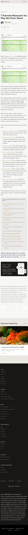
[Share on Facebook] (2, 27)
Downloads (3, 433)
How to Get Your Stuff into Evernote (12, 231)
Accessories (3, 383)
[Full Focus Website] (14, 486)
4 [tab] (17, 357)
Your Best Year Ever (5, 414)
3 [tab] (15, 357)
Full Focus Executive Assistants (7, 398)
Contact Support (4, 472)
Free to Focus (4, 394)
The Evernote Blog (7, 145)
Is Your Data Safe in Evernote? (11, 233)
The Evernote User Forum (9, 137)
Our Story (3, 444)
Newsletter (3, 429)
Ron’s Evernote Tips (7, 160)
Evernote (12, 56)
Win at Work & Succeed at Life (7, 409)
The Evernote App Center (9, 152)
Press (2, 449)
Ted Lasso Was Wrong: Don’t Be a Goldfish (13, 347)
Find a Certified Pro (5, 459)
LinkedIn (19, 481)
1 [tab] (11, 357)
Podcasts (3, 431)
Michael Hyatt (8, 22)
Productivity (4, 11)
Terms (10, 530)
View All (25, 323)
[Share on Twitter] (5, 27)
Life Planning (3, 371)
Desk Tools (3, 381)
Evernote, (3, 115)
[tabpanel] (14, 340)
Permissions (20, 528)
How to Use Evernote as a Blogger (12, 236)
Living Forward (4, 416)
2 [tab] (13, 357)
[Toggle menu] (25, 1)
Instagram (11, 481)
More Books (3, 418)
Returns (2, 467)
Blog (2, 426)
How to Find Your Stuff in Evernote (12, 238)
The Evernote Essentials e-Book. (10, 131)
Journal (2, 376)
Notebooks (3, 378)
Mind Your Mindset (5, 406)
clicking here (22, 257)
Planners (2, 374)
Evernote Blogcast (7, 169)
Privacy (17, 530)
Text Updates (4, 436)
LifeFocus (3, 391)
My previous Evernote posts (9, 179)
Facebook (3, 481)
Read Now (4, 353)
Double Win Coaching (5, 457)
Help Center (3, 469)
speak (2, 107)
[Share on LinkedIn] (8, 27)
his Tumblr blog (19, 166)
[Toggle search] (22, 1)
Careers (2, 446)
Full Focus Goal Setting (6, 396)
